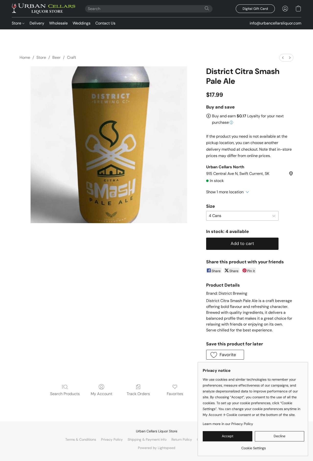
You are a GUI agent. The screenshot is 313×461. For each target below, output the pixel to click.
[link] (253, 446)
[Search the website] (207, 8)
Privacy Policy (112, 439)
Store (17, 23)
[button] (43, 8)
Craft (71, 57)
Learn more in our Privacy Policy (228, 424)
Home (25, 57)
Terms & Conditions (80, 439)
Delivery (37, 23)
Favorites (175, 393)
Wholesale (58, 23)
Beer (56, 57)
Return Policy (181, 439)
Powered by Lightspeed (156, 448)
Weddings (81, 23)
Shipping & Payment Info (147, 439)
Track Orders (138, 393)
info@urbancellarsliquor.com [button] (275, 23)
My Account (101, 393)
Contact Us (105, 23)
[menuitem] (282, 57)
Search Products (65, 393)
